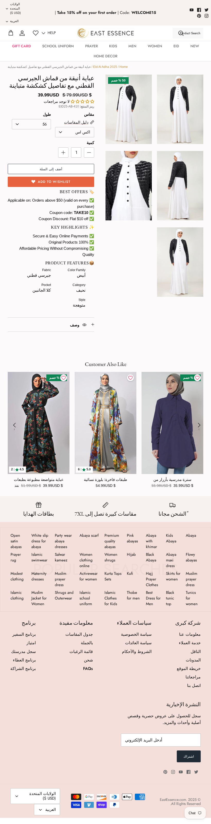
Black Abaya (151, 557)
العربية (14, 21)
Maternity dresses (39, 576)
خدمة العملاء (190, 643)
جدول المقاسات (79, 634)
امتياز (31, 643)
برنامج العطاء (24, 660)
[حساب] (22, 33)
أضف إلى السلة (51, 169)
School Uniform (58, 46)
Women (155, 46)
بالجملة (87, 643)
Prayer (91, 46)
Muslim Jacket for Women (39, 598)
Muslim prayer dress (191, 579)
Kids (113, 46)
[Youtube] (192, 10)
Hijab (131, 554)
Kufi (130, 573)
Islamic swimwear (39, 557)
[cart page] (11, 33)
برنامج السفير (24, 634)
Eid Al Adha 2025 (105, 67)
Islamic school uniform (86, 598)
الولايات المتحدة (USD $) (15, 8)
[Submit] (181, 33)
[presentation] (14, 425)
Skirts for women (173, 576)
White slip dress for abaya (39, 541)
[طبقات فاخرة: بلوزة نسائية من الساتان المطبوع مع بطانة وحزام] (105, 423)
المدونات (193, 660)
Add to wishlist (54, 181)
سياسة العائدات (138, 643)
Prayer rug (16, 557)
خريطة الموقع (189, 668)
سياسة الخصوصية (136, 634)
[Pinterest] (199, 16)
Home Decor (105, 56)
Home (123, 67)
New (194, 46)
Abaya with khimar (151, 541)
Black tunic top (170, 598)
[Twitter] (206, 10)
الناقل (196, 652)
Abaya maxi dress (171, 560)
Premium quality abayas (111, 541)
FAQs (88, 668)
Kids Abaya (171, 538)
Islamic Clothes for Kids (110, 598)
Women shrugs (110, 557)
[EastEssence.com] (106, 33)
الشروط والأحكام (137, 652)
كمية (90, 142)
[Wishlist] (35, 33)
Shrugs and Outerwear (64, 595)
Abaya (191, 535)
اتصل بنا (194, 685)
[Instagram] (206, 16)
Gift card (21, 46)
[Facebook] (199, 10)
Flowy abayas (191, 557)
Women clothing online (86, 560)
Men (132, 46)
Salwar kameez (61, 557)
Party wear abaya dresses (63, 541)
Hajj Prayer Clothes (152, 579)
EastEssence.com (173, 799)
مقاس (89, 114)
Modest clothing (17, 576)
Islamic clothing (17, 595)
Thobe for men (133, 595)
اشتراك (188, 756)
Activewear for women (89, 576)
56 (44, 124)
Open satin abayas (16, 541)
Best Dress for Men (153, 598)
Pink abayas (132, 538)
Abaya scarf (89, 535)
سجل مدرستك (23, 652)
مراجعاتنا (193, 677)
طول (47, 114)
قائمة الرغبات (81, 652)
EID (176, 46)
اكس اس (82, 132)
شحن (88, 660)
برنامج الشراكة (23, 668)
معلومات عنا (190, 634)
